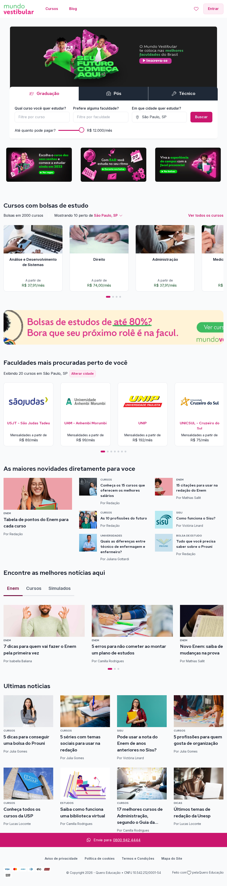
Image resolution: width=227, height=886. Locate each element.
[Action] (113, 327)
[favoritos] (196, 9)
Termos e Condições (138, 858)
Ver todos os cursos (205, 215)
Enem (13, 588)
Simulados (60, 588)
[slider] (81, 130)
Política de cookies (100, 858)
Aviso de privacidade (61, 858)
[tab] (108, 297)
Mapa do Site (171, 858)
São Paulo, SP (106, 215)
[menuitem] (52, 9)
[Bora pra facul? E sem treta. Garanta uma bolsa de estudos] (113, 80)
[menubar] (61, 9)
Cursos (33, 588)
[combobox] (42, 117)
